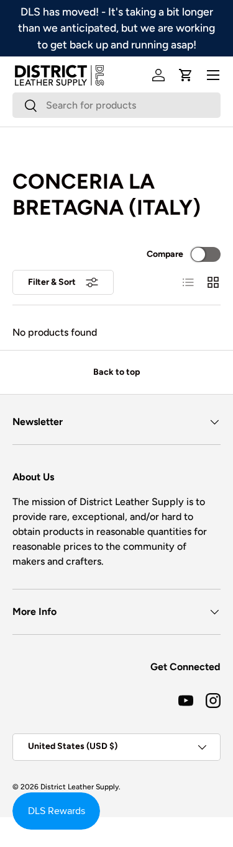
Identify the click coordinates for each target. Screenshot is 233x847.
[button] (185, 75)
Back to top (116, 372)
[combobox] (116, 105)
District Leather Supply (79, 786)
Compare (165, 254)
